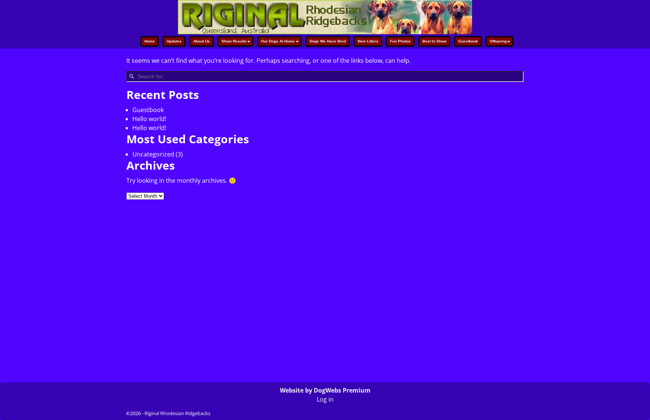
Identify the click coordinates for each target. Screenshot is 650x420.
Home (149, 41)
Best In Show (434, 41)
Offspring (498, 41)
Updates (174, 41)
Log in (325, 399)
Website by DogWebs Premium (325, 390)
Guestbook (468, 41)
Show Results (234, 41)
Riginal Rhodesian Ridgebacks (177, 413)
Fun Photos (400, 41)
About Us (201, 41)
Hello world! (149, 119)
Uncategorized (153, 154)
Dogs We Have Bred (328, 41)
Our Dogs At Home (278, 41)
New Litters (368, 41)
